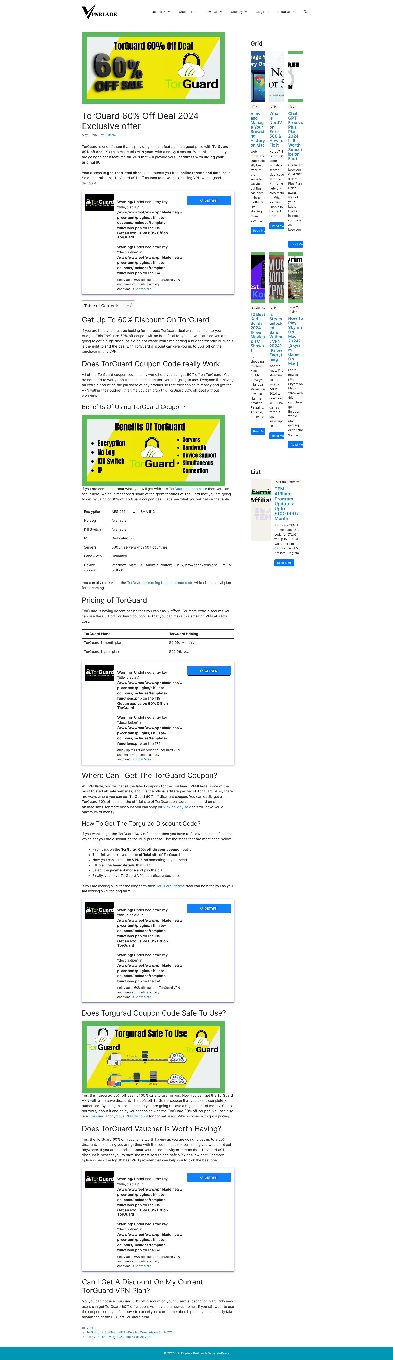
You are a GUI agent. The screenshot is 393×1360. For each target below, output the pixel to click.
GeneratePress (218, 1353)
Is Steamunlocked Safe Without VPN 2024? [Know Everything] (276, 337)
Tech (292, 106)
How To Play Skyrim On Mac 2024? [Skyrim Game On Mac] (295, 341)
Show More (143, 289)
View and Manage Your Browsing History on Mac (258, 129)
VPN (90, 1328)
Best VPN (159, 12)
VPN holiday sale (177, 807)
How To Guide (294, 309)
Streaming (258, 307)
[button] (305, 12)
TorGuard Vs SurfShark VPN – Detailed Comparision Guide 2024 (131, 1332)
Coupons (185, 12)
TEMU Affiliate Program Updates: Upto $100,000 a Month (287, 503)
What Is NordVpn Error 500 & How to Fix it (276, 129)
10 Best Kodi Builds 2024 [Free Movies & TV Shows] (258, 332)
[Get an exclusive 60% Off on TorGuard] (99, 202)
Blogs (260, 12)
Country (237, 12)
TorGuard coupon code (188, 489)
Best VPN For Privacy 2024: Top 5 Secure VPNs (119, 1337)
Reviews (211, 12)
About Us (284, 12)
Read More (259, 230)
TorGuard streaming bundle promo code (160, 583)
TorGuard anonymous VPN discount (118, 1116)
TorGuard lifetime (170, 886)
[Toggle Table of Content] (126, 306)
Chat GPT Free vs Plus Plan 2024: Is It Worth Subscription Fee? (295, 136)
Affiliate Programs (287, 481)
